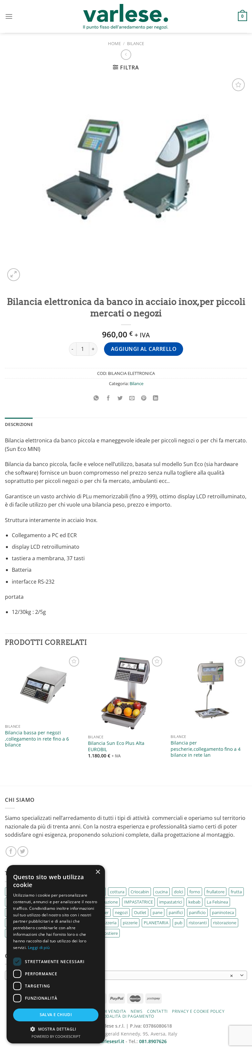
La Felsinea (217, 902)
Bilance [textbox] (122, 975)
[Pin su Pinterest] (143, 398)
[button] (55, 1029)
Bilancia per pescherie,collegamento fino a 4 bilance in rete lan (206, 749)
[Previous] (5, 713)
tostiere (110, 933)
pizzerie (130, 923)
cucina (161, 892)
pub (178, 923)
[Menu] (9, 16)
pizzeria (109, 923)
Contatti (157, 1011)
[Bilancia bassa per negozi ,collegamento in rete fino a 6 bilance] (43, 688)
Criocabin (140, 892)
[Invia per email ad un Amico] (132, 398)
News (136, 1011)
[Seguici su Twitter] (22, 851)
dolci (178, 892)
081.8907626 (153, 1041)
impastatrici (170, 902)
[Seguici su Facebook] (11, 851)
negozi (121, 912)
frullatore (215, 892)
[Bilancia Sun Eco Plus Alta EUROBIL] (126, 693)
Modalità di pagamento (126, 1016)
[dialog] (56, 954)
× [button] (97, 872)
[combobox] (126, 975)
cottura (117, 892)
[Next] (247, 713)
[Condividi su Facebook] (108, 398)
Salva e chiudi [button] (56, 1014)
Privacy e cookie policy (198, 1011)
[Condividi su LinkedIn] (155, 398)
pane (157, 912)
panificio (197, 912)
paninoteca (223, 912)
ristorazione (224, 923)
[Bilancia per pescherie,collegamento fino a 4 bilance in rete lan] (209, 693)
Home (114, 43)
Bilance (135, 43)
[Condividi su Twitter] (120, 398)
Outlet (140, 912)
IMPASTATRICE (138, 902)
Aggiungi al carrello (144, 349)
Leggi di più (39, 947)
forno (194, 892)
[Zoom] (13, 274)
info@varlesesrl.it (104, 1041)
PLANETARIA (156, 923)
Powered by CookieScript (56, 1036)
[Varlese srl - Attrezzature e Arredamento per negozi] (126, 16)
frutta (236, 892)
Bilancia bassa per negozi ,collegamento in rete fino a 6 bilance (37, 739)
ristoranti (198, 923)
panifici (176, 912)
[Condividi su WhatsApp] (96, 398)
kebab (194, 902)
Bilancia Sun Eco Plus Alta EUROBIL (116, 746)
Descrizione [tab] (19, 424)
